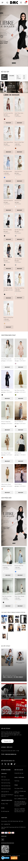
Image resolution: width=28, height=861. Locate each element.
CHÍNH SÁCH (4, 773)
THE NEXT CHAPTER (19, 77)
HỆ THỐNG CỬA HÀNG (6, 769)
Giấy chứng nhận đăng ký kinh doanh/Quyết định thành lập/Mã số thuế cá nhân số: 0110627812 (20, 804)
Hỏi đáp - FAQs (4, 803)
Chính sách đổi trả (5, 791)
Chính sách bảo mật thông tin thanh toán (7, 795)
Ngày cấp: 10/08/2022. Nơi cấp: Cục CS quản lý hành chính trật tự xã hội (19, 810)
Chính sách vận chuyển (6, 788)
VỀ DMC (16, 785)
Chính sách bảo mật (5, 780)
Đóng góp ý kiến (7, 741)
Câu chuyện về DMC (18, 788)
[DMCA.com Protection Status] (14, 857)
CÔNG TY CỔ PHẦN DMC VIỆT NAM (20, 792)
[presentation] (1, 36)
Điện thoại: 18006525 (19, 795)
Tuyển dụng (16, 780)
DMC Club (3, 777)
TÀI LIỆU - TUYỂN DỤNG (19, 777)
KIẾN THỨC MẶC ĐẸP (18, 769)
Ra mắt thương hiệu (5, 811)
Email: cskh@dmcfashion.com (20, 798)
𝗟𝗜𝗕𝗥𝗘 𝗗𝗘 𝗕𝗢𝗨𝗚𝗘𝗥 (4, 77)
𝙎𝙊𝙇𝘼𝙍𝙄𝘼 (11, 75)
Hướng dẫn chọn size (18, 773)
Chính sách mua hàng (5, 782)
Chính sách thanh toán (5, 785)
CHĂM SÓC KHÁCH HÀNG (6, 800)
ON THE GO (24, 77)
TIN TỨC (2, 808)
